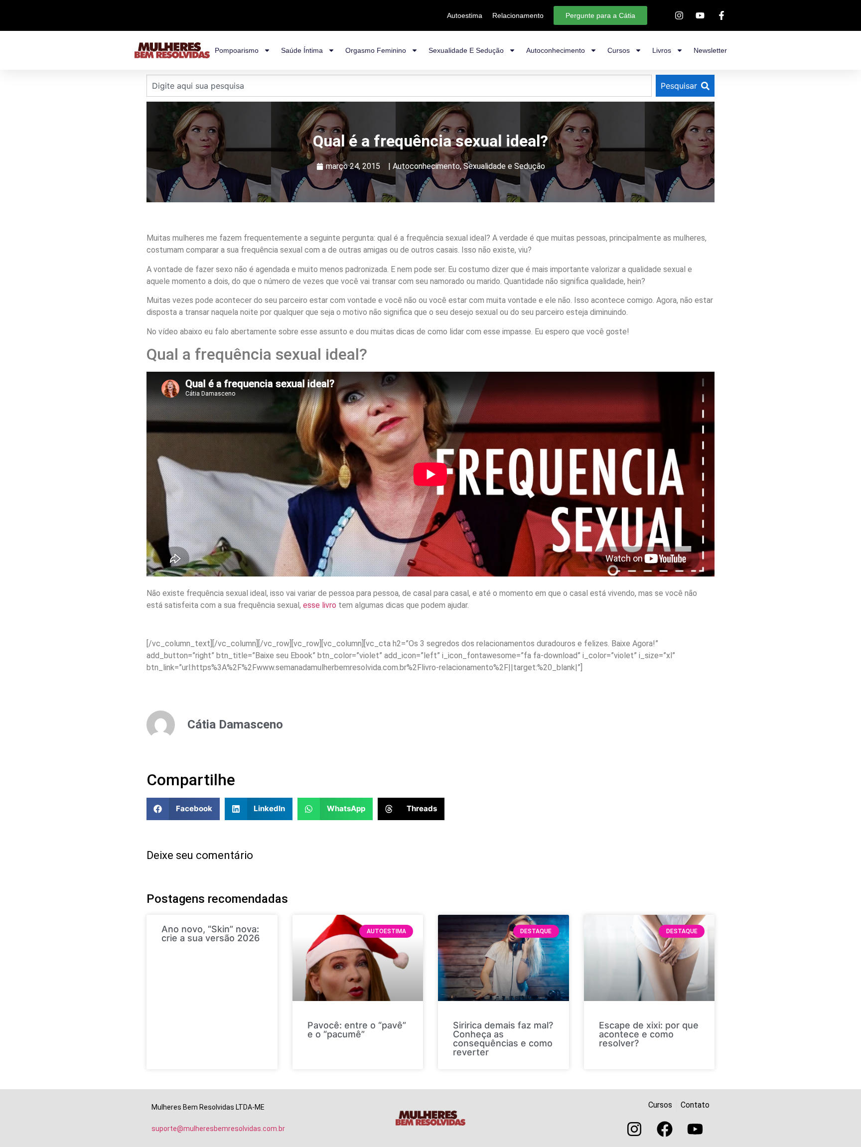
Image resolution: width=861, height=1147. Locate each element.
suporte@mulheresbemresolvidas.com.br (218, 1129)
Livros (661, 50)
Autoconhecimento (555, 50)
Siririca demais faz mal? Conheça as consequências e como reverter (503, 1038)
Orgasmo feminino (375, 50)
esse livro (320, 605)
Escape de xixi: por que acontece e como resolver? (649, 1034)
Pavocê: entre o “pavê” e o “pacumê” (356, 1029)
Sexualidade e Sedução (504, 166)
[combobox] (399, 86)
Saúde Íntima (302, 50)
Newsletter (710, 50)
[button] (183, 809)
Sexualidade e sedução (466, 50)
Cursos (618, 50)
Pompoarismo (237, 50)
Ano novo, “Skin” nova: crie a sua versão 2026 (210, 933)
